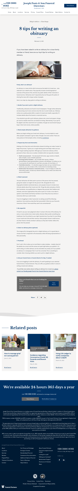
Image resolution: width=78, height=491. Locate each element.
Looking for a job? (43, 454)
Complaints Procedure (39, 486)
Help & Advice (58, 12)
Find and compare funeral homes (46, 451)
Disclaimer (48, 481)
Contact (4, 462)
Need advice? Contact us (49, 399)
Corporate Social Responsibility (47, 484)
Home (9, 12)
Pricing (33, 12)
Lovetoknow (45, 138)
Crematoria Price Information (28, 455)
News (40, 464)
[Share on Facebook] (37, 297)
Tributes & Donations (7, 460)
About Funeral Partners (45, 448)
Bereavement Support (45, 459)
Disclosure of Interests (45, 462)
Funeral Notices (49, 12)
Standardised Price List (26, 453)
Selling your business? (45, 457)
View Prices (70, 5)
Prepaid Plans (5, 458)
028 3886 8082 (30, 394)
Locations (20, 12)
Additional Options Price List (27, 458)
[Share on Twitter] (41, 297)
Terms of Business (25, 460)
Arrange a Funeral (25, 450)
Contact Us (67, 12)
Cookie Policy (39, 481)
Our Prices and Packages (27, 448)
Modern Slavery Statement (30, 484)
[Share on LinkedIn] (45, 297)
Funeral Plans (39, 12)
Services (27, 12)
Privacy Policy (31, 481)
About (14, 12)
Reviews (4, 455)
